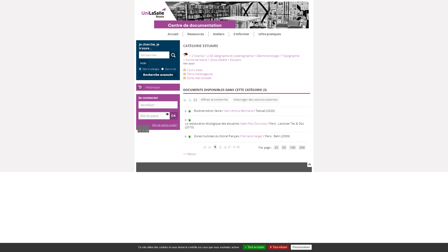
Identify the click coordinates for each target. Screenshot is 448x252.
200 (302, 147)
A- (140, 130)
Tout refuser (279, 247)
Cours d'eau (195, 70)
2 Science (198, 56)
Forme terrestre (196, 60)
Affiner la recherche (214, 99)
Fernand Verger (252, 136)
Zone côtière (218, 60)
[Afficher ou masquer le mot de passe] (167, 114)
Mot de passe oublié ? (165, 125)
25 (276, 147)
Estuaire (235, 60)
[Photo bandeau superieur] (222, 12)
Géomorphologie (268, 56)
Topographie (290, 56)
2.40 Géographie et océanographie (230, 56)
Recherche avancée (158, 75)
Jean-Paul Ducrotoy (254, 123)
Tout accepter (255, 247)
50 (284, 147)
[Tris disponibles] (195, 99)
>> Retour (190, 154)
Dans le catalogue (151, 69)
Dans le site (170, 69)
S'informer (241, 34)
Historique (153, 87)
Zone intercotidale (199, 78)
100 (292, 147)
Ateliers (218, 34)
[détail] (185, 111)
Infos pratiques (269, 34)
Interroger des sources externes (256, 99)
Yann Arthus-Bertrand (238, 111)
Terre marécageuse (200, 74)
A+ (147, 130)
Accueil (173, 34)
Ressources (195, 34)
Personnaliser (301, 247)
